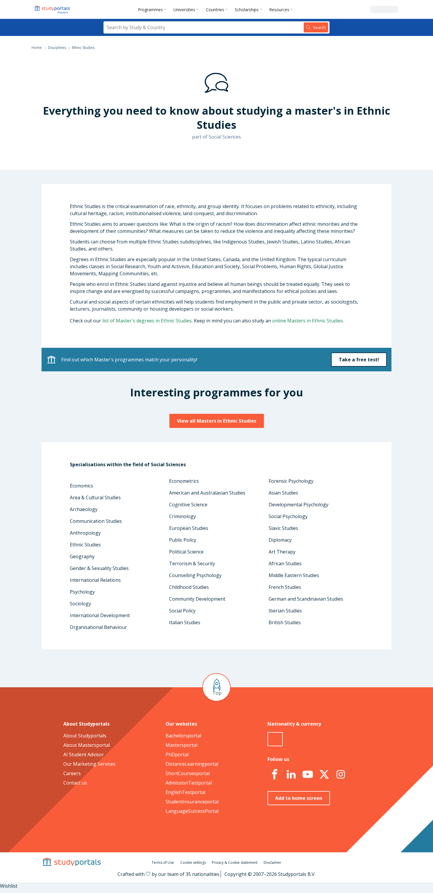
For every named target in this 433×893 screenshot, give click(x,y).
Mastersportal (181, 745)
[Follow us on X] (324, 774)
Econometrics (184, 481)
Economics (81, 485)
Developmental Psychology (298, 504)
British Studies (285, 622)
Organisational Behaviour (98, 627)
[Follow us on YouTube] (307, 774)
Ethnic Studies (85, 544)
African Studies (285, 563)
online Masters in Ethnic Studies (307, 320)
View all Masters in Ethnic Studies (216, 421)
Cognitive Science (188, 504)
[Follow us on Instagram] (340, 774)
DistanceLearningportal (192, 764)
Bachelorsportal (183, 735)
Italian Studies (184, 622)
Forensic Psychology (291, 481)
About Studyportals (84, 735)
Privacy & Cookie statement (234, 862)
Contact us (75, 783)
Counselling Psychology (195, 575)
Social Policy (182, 610)
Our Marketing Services (89, 764)
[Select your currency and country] (275, 739)
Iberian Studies (285, 610)
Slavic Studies (283, 528)
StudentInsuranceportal (192, 801)
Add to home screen (298, 798)
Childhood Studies (189, 587)
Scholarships (247, 9)
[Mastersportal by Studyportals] (53, 9)
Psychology (82, 592)
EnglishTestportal (185, 792)
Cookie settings (193, 862)
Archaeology (83, 509)
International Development (100, 615)
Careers (72, 773)
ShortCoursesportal (188, 773)
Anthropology (85, 533)
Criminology (182, 516)
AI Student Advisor (83, 754)
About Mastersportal (86, 745)
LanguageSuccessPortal (192, 811)
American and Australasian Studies (207, 493)
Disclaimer (272, 862)
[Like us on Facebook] (274, 774)
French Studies (285, 587)
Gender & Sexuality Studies (99, 568)
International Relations (95, 580)
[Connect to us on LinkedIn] (291, 774)
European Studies (188, 528)
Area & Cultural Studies (95, 497)
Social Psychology (288, 516)
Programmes (150, 9)
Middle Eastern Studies (294, 575)
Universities (184, 9)
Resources (279, 9)
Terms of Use (163, 862)
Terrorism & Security (192, 563)
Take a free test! (359, 359)
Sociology (80, 603)
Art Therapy (282, 551)
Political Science (186, 551)
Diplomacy (280, 540)
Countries (215, 9)
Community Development (197, 599)
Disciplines (57, 47)
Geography (82, 556)
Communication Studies (96, 521)
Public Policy (182, 540)
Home (37, 47)
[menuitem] (153, 9)
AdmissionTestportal (189, 783)
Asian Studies (283, 493)
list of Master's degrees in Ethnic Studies (147, 320)
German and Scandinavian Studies (306, 599)
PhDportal (177, 754)
